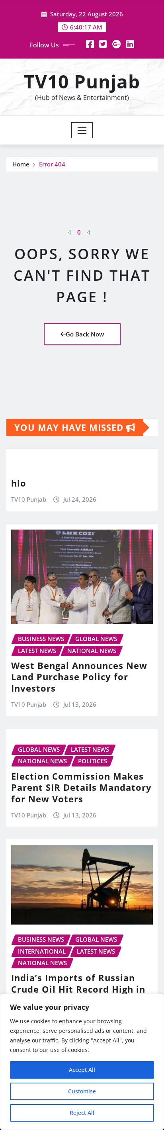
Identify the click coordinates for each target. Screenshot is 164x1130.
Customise (82, 1091)
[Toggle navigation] (82, 130)
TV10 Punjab (82, 81)
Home (20, 164)
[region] (82, 1062)
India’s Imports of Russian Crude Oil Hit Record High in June (78, 989)
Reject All (82, 1112)
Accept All (82, 1069)
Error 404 (52, 164)
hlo (18, 483)
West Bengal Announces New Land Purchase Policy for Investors (79, 676)
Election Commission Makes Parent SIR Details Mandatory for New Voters (81, 787)
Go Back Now (85, 334)
